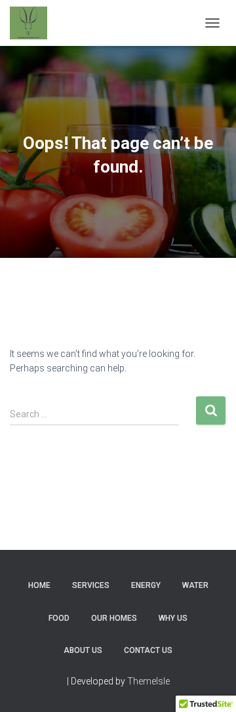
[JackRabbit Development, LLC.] (33, 23)
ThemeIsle (148, 681)
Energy (146, 585)
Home (39, 585)
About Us (83, 650)
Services (90, 585)
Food (59, 618)
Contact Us (148, 650)
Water (195, 585)
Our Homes (114, 618)
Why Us (173, 618)
